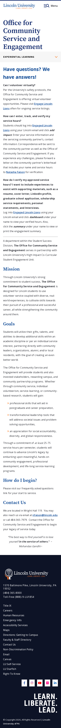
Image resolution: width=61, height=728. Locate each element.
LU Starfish (9, 669)
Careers (7, 610)
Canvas (7, 659)
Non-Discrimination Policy (18, 649)
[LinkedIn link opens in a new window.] (55, 683)
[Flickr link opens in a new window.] (47, 683)
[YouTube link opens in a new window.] (40, 683)
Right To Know (11, 673)
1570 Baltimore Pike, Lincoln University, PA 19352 (29, 587)
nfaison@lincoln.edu (45, 515)
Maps (6, 630)
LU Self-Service (12, 664)
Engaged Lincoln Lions (26, 212)
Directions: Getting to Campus (20, 635)
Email (6, 654)
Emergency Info (12, 620)
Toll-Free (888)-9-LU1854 (18, 597)
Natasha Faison (15, 172)
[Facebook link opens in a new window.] (24, 683)
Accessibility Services (15, 625)
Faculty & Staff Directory (17, 639)
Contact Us (9, 644)
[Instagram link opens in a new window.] (32, 683)
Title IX (7, 605)
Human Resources (13, 615)
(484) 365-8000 (12, 593)
